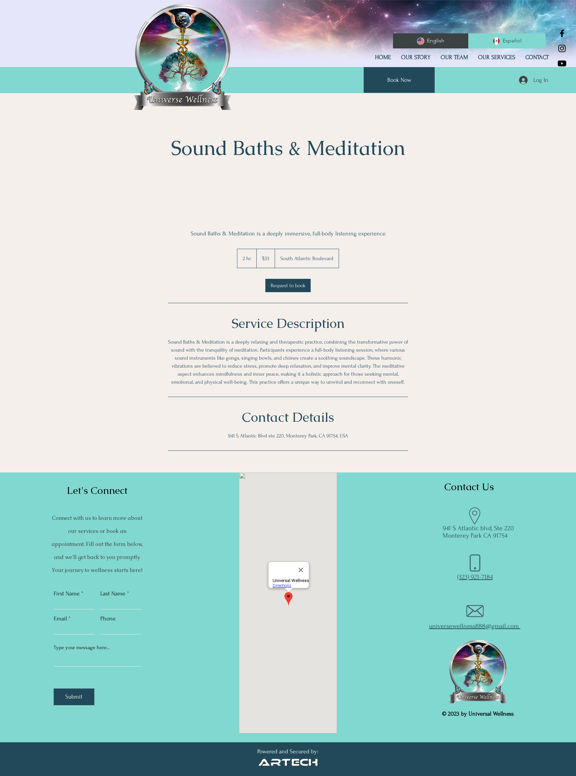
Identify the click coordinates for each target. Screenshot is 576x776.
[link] (288, 285)
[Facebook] (562, 33)
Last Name (112, 594)
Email (60, 619)
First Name (67, 594)
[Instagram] (562, 48)
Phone (108, 619)
